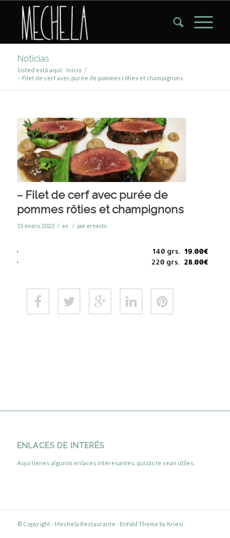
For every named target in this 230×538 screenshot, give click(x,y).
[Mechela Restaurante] (95, 22)
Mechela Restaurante (85, 523)
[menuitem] (173, 22)
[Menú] (198, 22)
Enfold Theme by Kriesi (151, 523)
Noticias (33, 59)
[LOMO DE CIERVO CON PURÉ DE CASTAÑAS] (101, 150)
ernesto (96, 226)
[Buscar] (173, 22)
